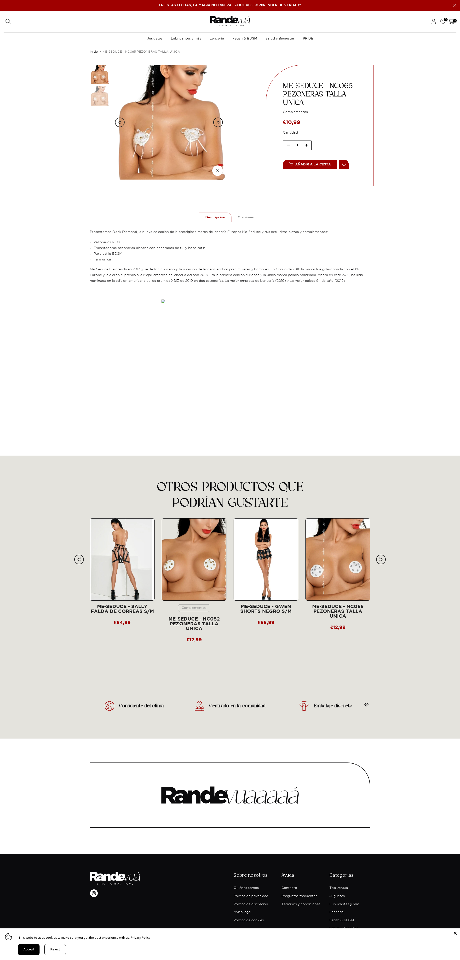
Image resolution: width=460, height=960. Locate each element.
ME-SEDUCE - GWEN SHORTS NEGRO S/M (266, 609)
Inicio (94, 52)
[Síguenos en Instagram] (94, 893)
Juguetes (154, 38)
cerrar (5, 5)
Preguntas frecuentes (299, 896)
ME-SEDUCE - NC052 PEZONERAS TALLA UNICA (194, 624)
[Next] (218, 122)
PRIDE (308, 38)
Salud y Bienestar (279, 38)
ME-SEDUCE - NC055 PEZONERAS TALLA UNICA (338, 612)
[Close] (455, 933)
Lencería (217, 38)
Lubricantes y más (186, 38)
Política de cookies (249, 920)
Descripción (215, 217)
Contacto (289, 888)
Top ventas (338, 888)
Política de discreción (251, 904)
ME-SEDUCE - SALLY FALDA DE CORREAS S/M (122, 609)
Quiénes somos (246, 888)
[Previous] (120, 122)
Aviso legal (242, 912)
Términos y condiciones (301, 904)
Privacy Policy (140, 937)
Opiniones (246, 217)
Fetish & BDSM (244, 38)
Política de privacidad (251, 896)
